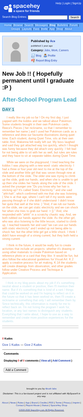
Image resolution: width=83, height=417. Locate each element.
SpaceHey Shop (58, 405)
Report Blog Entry (46, 60)
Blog (52, 25)
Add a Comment (16, 370)
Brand (35, 402)
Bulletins (62, 25)
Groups (15, 29)
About (68, 29)
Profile (52, 55)
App (52, 29)
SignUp (76, 3)
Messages (41, 25)
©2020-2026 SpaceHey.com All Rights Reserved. (41, 410)
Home (8, 25)
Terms (59, 402)
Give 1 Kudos (11, 344)
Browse (18, 25)
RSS (51, 402)
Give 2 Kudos (33, 344)
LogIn (66, 3)
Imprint (76, 402)
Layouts (26, 29)
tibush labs (50, 388)
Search (74, 17)
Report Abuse (33, 405)
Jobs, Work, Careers (56, 50)
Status (45, 405)
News (13, 402)
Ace (52, 41)
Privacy (67, 402)
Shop (59, 29)
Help (58, 3)
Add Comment (61, 360)
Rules (20, 402)
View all (45, 360)
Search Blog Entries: (14, 16)
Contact (20, 405)
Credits (43, 402)
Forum (73, 25)
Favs (36, 29)
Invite (44, 29)
